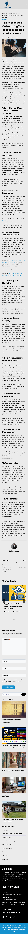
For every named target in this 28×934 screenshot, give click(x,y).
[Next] (24, 601)
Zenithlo (4, 221)
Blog (3, 852)
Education (5, 855)
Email (5, 668)
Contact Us (5, 859)
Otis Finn (7, 611)
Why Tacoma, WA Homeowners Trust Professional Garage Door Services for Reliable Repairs (12, 721)
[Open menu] (26, 4)
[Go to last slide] (4, 601)
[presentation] (14, 593)
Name (5, 661)
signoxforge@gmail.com (13, 912)
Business (4, 19)
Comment (6, 639)
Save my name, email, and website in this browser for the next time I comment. (14, 681)
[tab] (12, 619)
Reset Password (7, 844)
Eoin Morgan (7, 37)
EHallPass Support (7, 848)
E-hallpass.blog (9, 872)
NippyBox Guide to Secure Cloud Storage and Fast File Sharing (14, 606)
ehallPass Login (6, 837)
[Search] (23, 694)
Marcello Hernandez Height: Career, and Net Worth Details (6, 566)
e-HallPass (5, 830)
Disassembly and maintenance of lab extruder (21, 564)
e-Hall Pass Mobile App (9, 841)
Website (5, 675)
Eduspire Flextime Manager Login (12, 833)
